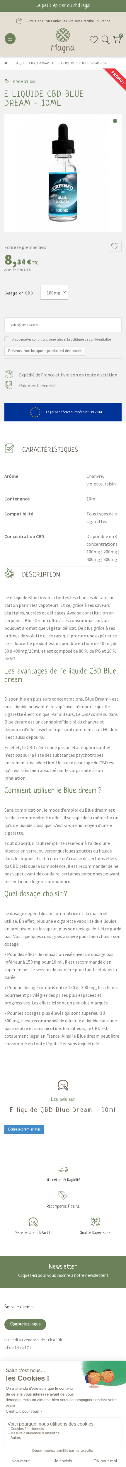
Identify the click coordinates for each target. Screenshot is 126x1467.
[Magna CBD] (63, 40)
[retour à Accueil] (5, 63)
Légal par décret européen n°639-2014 (74, 412)
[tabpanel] (63, 173)
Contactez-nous (25, 1324)
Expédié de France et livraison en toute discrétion (68, 375)
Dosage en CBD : (20, 293)
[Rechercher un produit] (105, 42)
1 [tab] (115, 121)
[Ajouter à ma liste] (115, 246)
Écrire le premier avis (25, 247)
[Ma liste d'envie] (93, 42)
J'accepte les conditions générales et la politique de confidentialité (61, 339)
